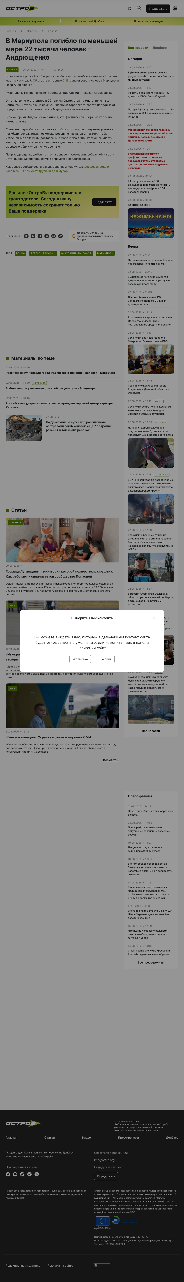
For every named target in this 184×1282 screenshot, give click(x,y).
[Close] (154, 618)
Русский (106, 659)
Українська (80, 659)
